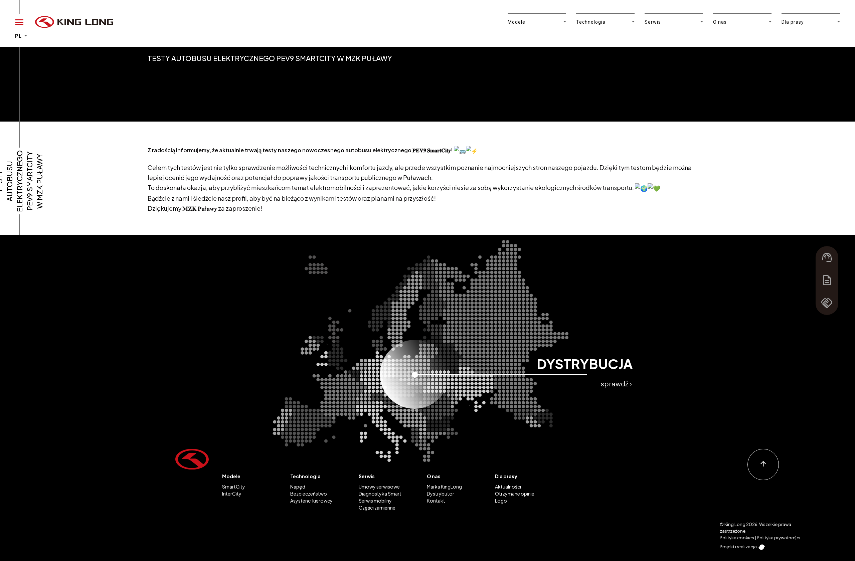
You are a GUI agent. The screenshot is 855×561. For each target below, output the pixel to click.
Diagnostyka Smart (380, 494)
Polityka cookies (737, 537)
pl (19, 36)
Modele (231, 476)
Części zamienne (377, 508)
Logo (501, 501)
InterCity (231, 494)
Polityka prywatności (778, 537)
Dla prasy (506, 476)
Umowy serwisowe (379, 487)
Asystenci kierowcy (311, 501)
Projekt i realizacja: (739, 546)
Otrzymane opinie (514, 494)
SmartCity (233, 487)
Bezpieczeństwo (308, 494)
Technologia (305, 476)
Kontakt (436, 501)
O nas (434, 476)
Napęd (297, 487)
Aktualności (508, 487)
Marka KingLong (444, 487)
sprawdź (617, 383)
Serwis (367, 476)
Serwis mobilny (375, 501)
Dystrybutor (440, 494)
